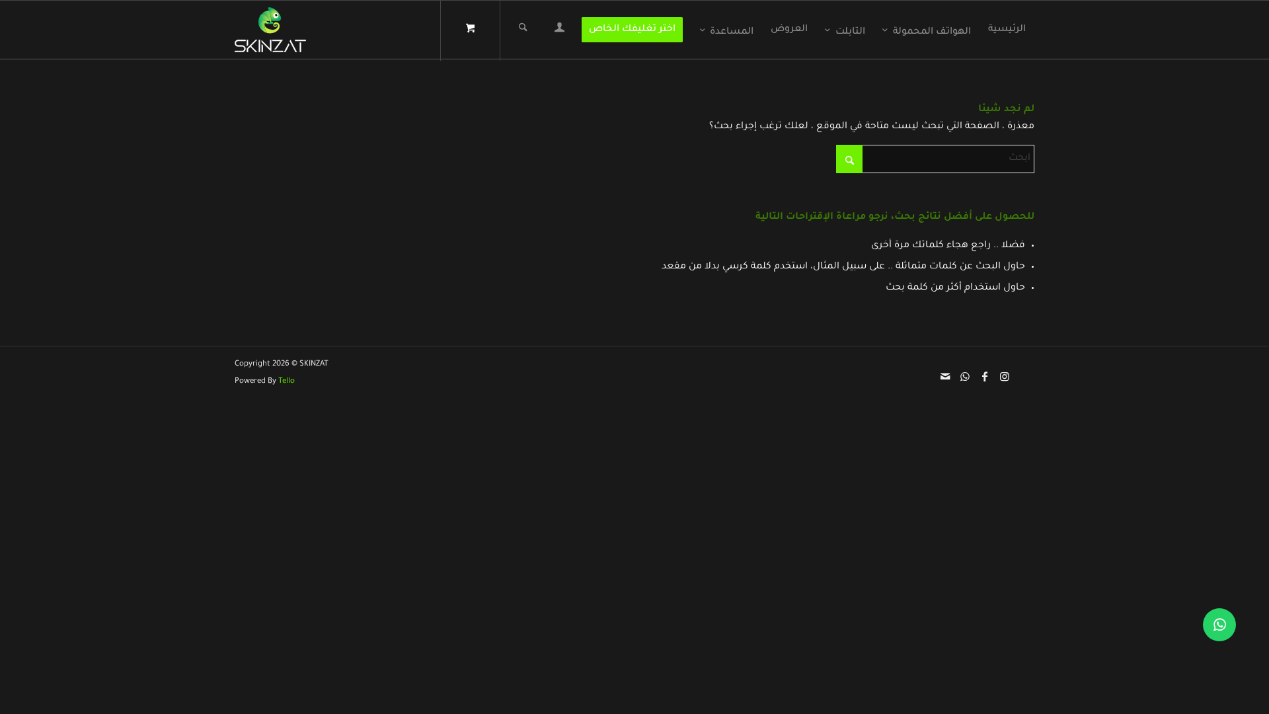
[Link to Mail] (945, 376)
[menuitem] (1007, 30)
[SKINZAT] (270, 30)
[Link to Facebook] (985, 376)
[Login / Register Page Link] (559, 31)
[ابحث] (523, 30)
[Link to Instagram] (1005, 376)
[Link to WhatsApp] (965, 376)
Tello (286, 381)
